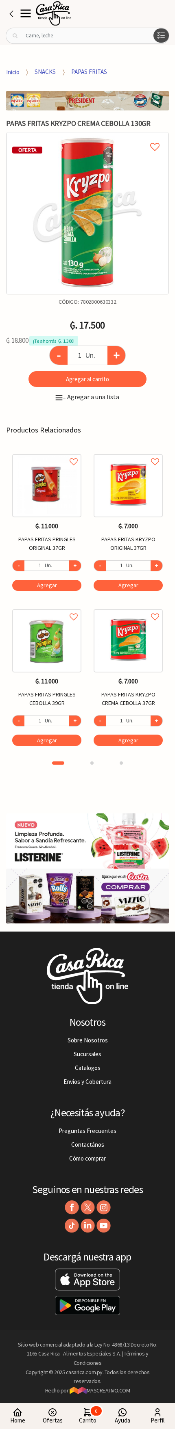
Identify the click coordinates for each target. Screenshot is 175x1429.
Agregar (47, 585)
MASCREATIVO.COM (108, 1390)
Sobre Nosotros (88, 1040)
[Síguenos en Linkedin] (88, 1226)
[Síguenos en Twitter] (88, 1207)
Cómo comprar (87, 1158)
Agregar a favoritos (47, 452)
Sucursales (87, 1054)
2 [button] (92, 763)
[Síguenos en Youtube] (104, 1226)
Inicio (13, 72)
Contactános (87, 1144)
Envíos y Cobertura (87, 1081)
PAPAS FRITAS (89, 72)
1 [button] (58, 763)
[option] (87, 213)
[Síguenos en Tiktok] (72, 1226)
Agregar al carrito (87, 379)
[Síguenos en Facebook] (72, 1207)
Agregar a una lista (90, 397)
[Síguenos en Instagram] (104, 1207)
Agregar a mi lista (87, 137)
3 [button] (121, 763)
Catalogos (88, 1068)
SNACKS (45, 72)
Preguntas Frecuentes (87, 1131)
